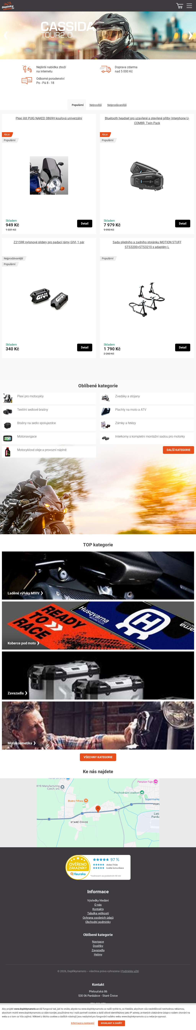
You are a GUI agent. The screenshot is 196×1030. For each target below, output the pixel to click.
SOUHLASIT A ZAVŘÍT (111, 1023)
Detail (84, 223)
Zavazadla (98, 950)
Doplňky (98, 946)
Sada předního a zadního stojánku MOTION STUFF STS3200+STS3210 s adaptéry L (147, 244)
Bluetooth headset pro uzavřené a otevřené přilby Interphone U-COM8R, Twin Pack (147, 120)
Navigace (98, 941)
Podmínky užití (130, 971)
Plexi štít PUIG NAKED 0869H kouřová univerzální (49, 118)
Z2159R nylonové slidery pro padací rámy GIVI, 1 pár (49, 242)
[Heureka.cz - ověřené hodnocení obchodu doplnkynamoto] (98, 879)
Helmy (98, 954)
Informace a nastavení (82, 1023)
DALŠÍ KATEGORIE (178, 450)
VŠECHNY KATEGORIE (98, 757)
